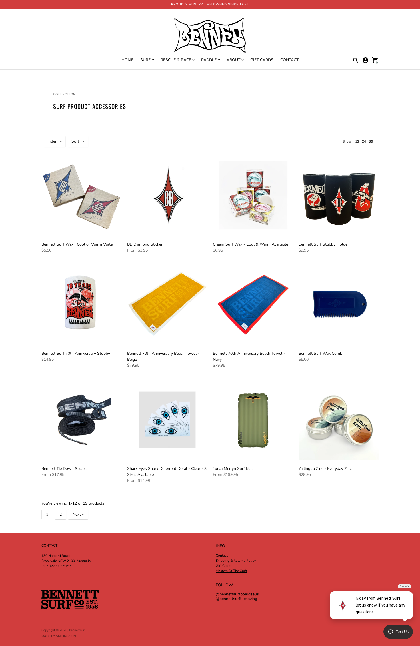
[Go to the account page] (365, 60)
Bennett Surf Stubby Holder (324, 244)
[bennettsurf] (210, 36)
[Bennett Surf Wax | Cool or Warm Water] (81, 195)
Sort (75, 141)
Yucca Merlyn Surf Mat (233, 468)
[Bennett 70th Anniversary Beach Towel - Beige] (167, 305)
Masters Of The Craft (231, 571)
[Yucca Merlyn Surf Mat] (253, 420)
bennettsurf (77, 630)
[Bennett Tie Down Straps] (81, 420)
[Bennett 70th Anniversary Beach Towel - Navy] (253, 305)
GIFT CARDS (261, 60)
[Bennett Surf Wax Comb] (339, 305)
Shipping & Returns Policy (236, 560)
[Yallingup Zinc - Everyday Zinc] (339, 420)
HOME (127, 60)
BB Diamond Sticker (145, 244)
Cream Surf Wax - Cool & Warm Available (250, 244)
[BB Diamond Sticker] (167, 195)
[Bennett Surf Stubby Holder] (339, 195)
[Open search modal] (355, 60)
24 (364, 141)
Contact (222, 555)
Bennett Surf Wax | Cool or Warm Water (77, 244)
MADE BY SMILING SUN (58, 636)
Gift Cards (223, 565)
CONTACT (289, 60)
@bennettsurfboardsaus (237, 594)
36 (371, 141)
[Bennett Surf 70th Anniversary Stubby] (81, 305)
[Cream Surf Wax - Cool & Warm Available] (253, 195)
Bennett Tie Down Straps (64, 468)
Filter (52, 141)
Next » (78, 514)
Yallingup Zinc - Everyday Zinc (325, 468)
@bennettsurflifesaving (236, 598)
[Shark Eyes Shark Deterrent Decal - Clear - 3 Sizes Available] (167, 420)
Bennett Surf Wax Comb (320, 353)
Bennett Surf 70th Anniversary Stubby (75, 353)
